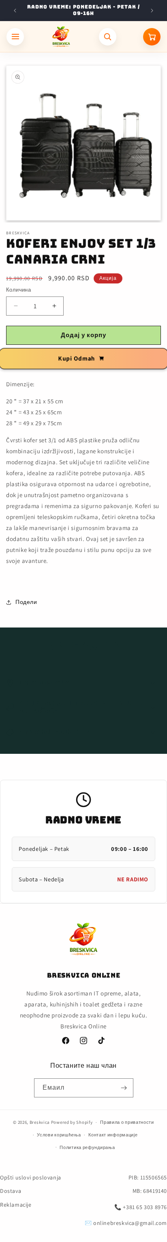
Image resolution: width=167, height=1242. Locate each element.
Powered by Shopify (72, 1122)
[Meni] (15, 36)
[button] (83, 683)
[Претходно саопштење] (15, 10)
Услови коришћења (59, 1135)
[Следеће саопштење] (152, 10)
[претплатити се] (124, 1087)
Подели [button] (26, 602)
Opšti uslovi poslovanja (30, 1177)
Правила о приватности (127, 1122)
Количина (18, 289)
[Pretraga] (107, 36)
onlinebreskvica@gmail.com (130, 1223)
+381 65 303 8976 (145, 1207)
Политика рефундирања (87, 1147)
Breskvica (40, 1122)
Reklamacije (16, 1204)
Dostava (10, 1190)
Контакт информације (112, 1135)
